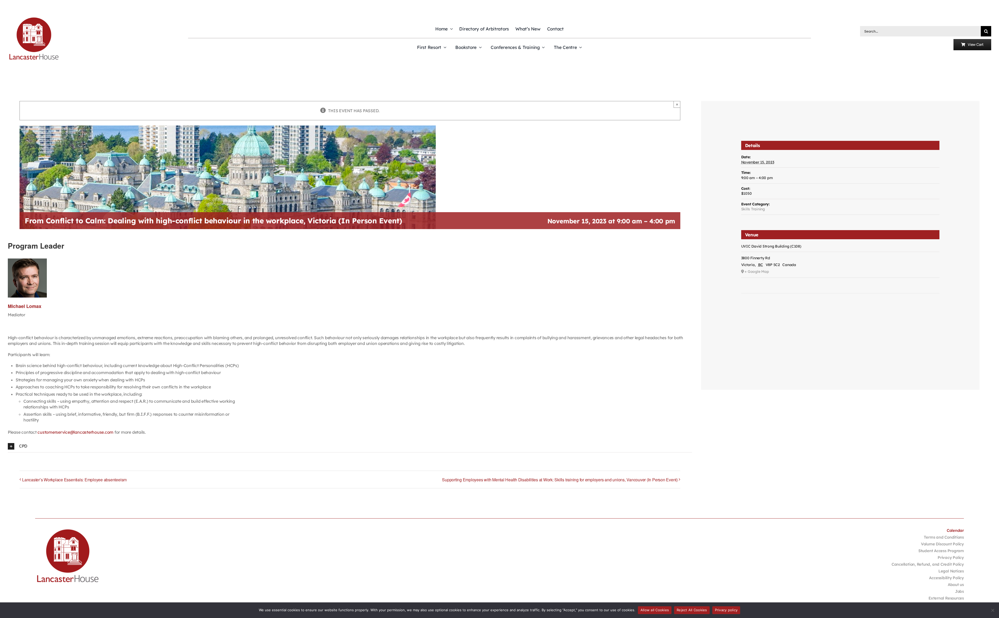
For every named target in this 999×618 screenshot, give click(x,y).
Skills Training (753, 209)
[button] (350, 446)
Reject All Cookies (692, 610)
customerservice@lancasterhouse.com (75, 432)
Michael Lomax (24, 306)
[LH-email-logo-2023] (34, 18)
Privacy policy (726, 610)
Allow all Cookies (655, 610)
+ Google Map (757, 271)
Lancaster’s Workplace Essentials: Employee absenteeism (74, 480)
